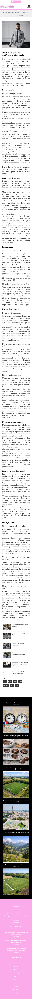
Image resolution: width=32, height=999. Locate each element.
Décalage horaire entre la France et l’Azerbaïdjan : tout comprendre (16, 703)
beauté (9, 681)
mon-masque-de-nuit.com (15, 918)
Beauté (16, 963)
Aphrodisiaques (16, 920)
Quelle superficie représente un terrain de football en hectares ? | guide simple (16, 768)
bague (4, 681)
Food (17, 979)
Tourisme (17, 989)
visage (17, 685)
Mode (17, 966)
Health (16, 976)
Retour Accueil (7, 12)
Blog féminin (24, 918)
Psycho (16, 993)
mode (12, 685)
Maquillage (16, 973)
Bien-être (17, 983)
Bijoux (16, 969)
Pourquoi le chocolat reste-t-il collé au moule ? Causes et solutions (16, 736)
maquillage (5, 685)
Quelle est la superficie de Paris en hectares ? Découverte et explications (16, 801)
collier (20, 681)
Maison (16, 986)
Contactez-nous (16, 1)
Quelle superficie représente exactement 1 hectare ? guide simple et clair (16, 865)
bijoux (15, 681)
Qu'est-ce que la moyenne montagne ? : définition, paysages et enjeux (16, 833)
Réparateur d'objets (16, 922)
